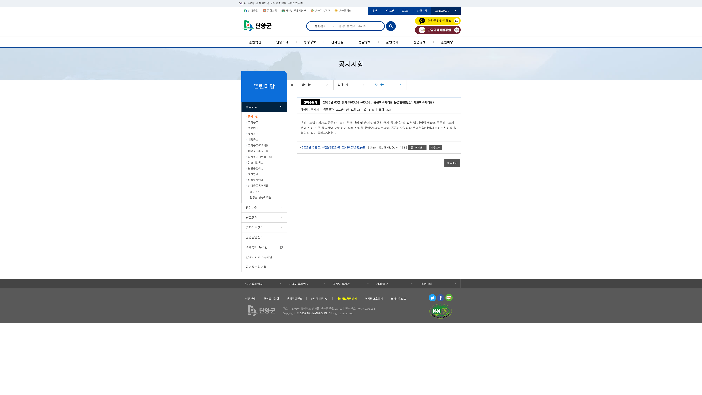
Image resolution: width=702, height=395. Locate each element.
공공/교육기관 (341, 283)
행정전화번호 (294, 298)
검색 (391, 26)
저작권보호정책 (374, 298)
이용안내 (250, 298)
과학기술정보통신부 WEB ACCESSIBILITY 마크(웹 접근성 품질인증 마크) (440, 311)
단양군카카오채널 (438, 21)
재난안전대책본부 (296, 10)
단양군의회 (345, 10)
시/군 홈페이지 (254, 283)
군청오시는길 (271, 298)
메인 (374, 10)
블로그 (449, 297)
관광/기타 (426, 283)
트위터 (432, 297)
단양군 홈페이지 (299, 283)
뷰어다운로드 (398, 298)
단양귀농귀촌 (322, 10)
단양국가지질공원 (438, 30)
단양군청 (257, 26)
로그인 (406, 10)
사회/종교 (382, 283)
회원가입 (422, 10)
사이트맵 (389, 10)
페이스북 (440, 297)
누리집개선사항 (319, 298)
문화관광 (272, 10)
